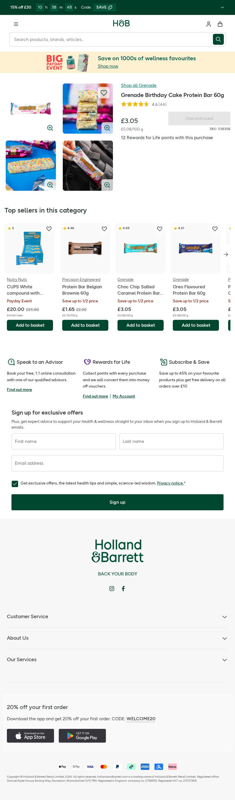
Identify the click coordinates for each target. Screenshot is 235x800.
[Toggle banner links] (222, 7)
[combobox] (111, 39)
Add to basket (30, 325)
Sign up (117, 502)
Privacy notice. (170, 483)
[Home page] (121, 24)
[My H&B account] (208, 24)
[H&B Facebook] (123, 588)
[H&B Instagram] (111, 588)
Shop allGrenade (138, 85)
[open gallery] (31, 108)
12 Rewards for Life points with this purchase (167, 137)
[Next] (225, 254)
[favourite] (49, 229)
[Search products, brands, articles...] (219, 39)
